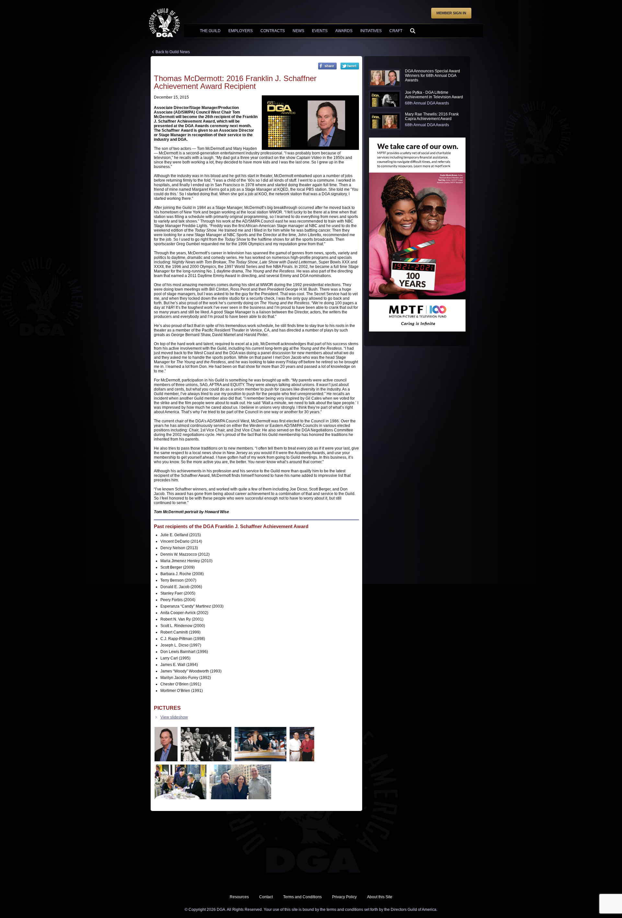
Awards (343, 31)
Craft (395, 31)
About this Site (379, 897)
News (298, 31)
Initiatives (371, 31)
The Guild (210, 31)
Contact (266, 897)
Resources (239, 897)
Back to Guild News (173, 52)
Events (320, 31)
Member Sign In (451, 13)
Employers (240, 31)
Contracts (272, 31)
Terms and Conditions (302, 897)
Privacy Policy (344, 897)
